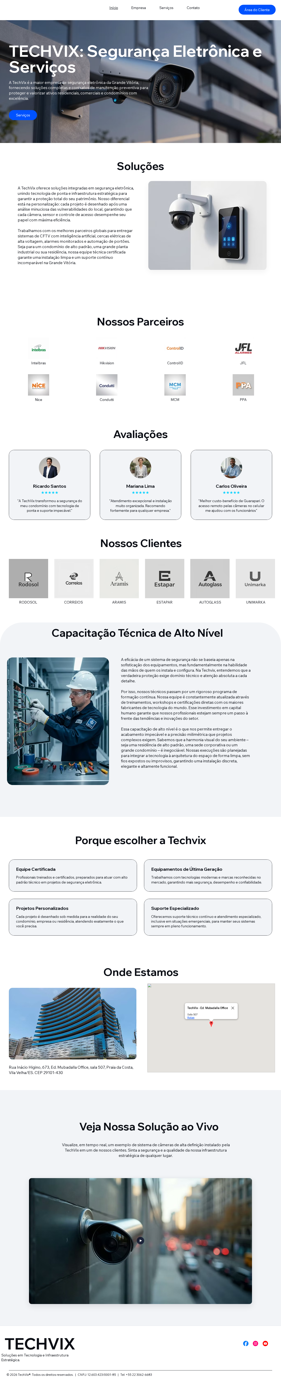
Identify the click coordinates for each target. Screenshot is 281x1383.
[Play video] (140, 1241)
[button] (211, 1024)
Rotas (190, 1017)
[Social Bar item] (245, 1343)
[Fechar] (233, 1008)
